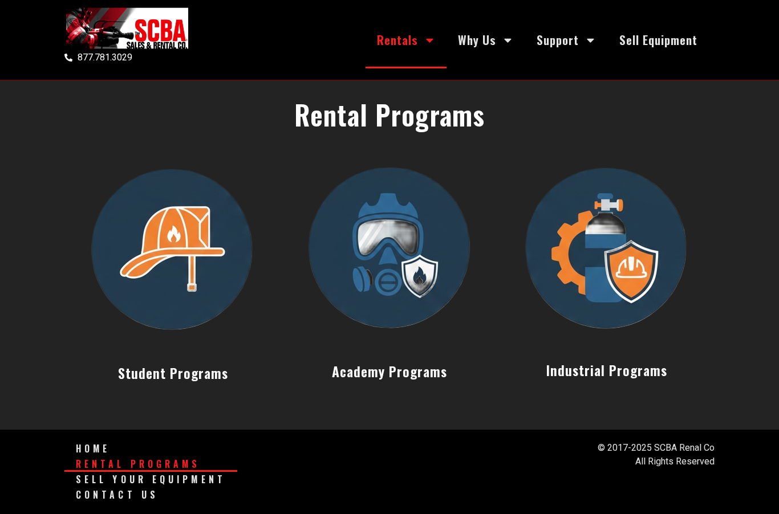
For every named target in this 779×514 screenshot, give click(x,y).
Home (93, 448)
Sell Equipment (658, 39)
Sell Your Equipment (151, 479)
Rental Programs (138, 464)
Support (558, 39)
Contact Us (117, 494)
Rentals (397, 39)
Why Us (477, 39)
